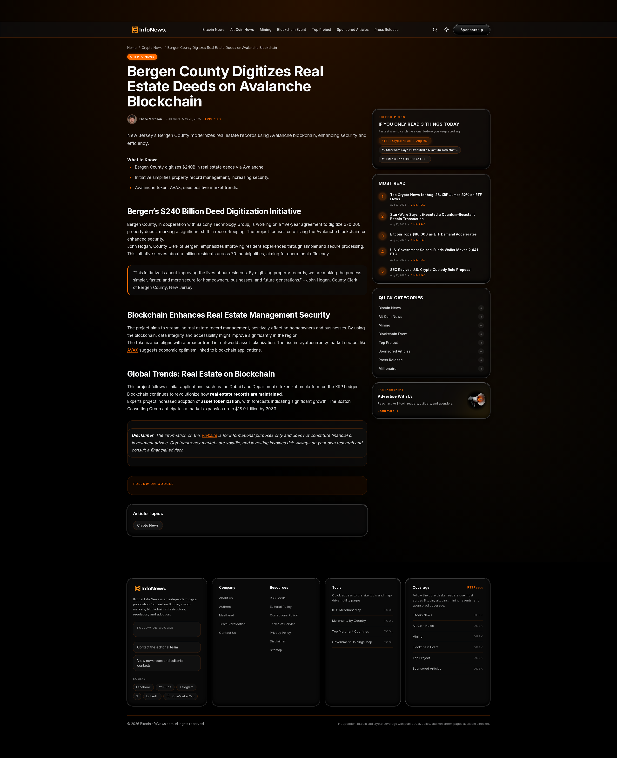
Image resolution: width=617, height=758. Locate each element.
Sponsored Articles (353, 29)
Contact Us (227, 632)
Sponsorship (472, 30)
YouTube (165, 687)
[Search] (435, 29)
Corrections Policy (284, 615)
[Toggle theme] (446, 29)
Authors (225, 606)
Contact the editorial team (157, 647)
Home (132, 48)
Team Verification (232, 624)
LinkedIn (152, 696)
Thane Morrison (150, 119)
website (209, 435)
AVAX (132, 350)
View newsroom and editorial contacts (160, 663)
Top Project (321, 29)
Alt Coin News (242, 29)
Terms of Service (283, 624)
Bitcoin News (213, 29)
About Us (226, 598)
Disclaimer (278, 641)
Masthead (226, 615)
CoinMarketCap (183, 696)
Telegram (186, 687)
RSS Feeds (278, 598)
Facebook (143, 687)
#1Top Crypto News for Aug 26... (405, 141)
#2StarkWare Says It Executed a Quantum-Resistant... (420, 150)
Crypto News (152, 48)
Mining (265, 29)
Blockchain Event (291, 29)
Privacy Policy (280, 632)
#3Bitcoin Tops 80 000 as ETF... (405, 159)
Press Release (387, 29)
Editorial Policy (281, 606)
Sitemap (276, 650)
